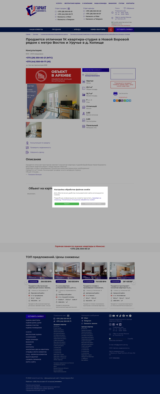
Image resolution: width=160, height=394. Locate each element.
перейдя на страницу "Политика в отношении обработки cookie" (77, 199)
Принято (67, 203)
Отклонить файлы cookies (93, 203)
